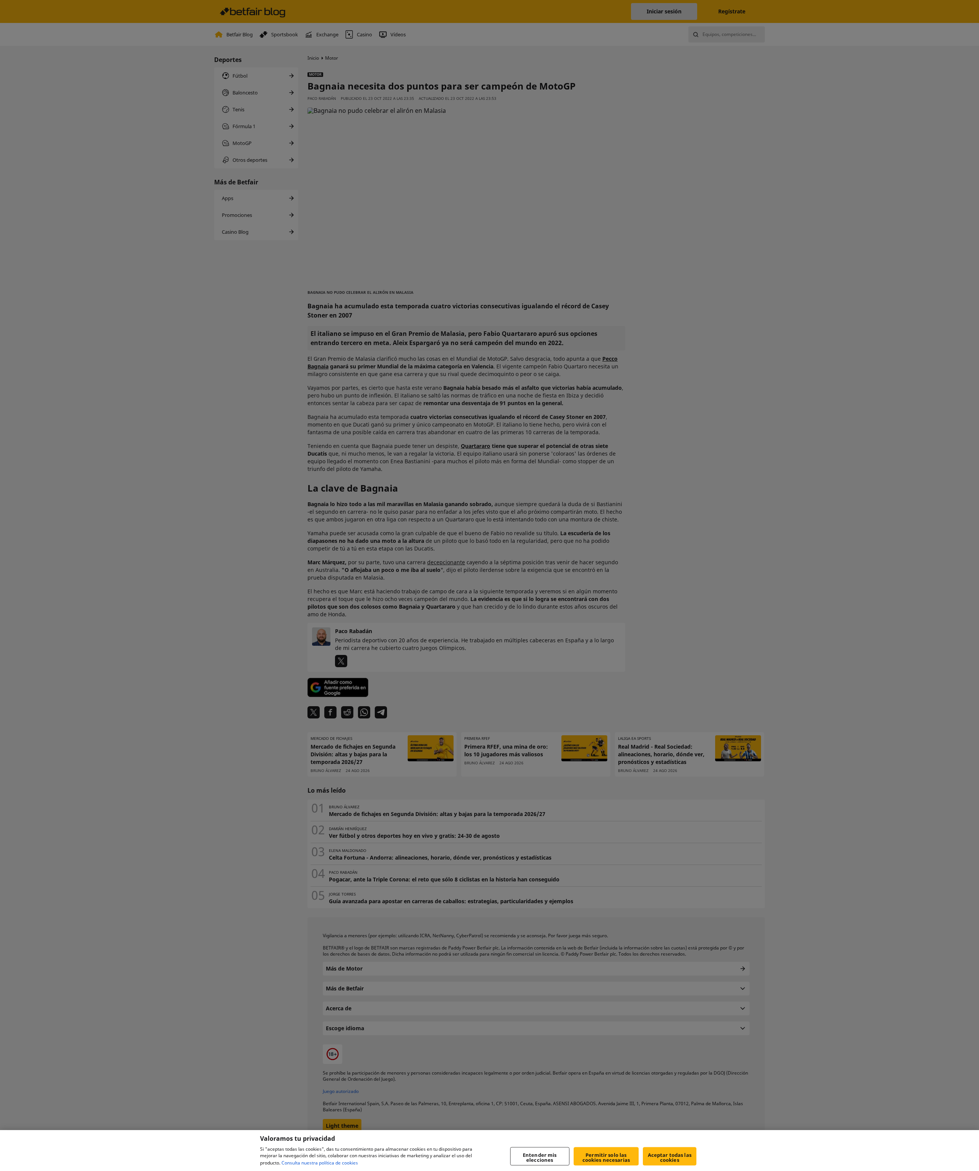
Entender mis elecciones (540, 1157)
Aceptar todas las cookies (669, 1157)
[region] (489, 1150)
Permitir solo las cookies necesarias (606, 1157)
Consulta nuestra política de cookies (319, 1163)
